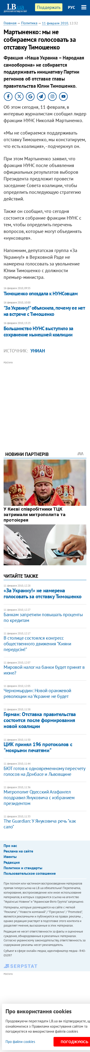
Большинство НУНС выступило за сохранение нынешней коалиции (38, 331)
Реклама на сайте (18, 851)
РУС (71, 7)
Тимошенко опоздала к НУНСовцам (41, 293)
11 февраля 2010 (55, 23)
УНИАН (37, 351)
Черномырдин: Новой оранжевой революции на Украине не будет (37, 693)
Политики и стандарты (23, 867)
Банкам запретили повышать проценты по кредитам (43, 617)
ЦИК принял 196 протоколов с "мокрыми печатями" (38, 747)
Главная (10, 23)
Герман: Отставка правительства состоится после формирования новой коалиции (40, 720)
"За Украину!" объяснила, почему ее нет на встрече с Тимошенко (44, 311)
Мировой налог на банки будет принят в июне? (44, 670)
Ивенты (10, 856)
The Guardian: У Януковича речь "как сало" (40, 824)
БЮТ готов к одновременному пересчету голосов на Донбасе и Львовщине (44, 771)
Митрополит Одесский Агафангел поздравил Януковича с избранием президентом (39, 797)
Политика (29, 23)
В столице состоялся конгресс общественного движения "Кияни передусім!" (37, 644)
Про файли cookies (20, 1041)
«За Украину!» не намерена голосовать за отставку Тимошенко (43, 593)
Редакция (12, 862)
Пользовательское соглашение (30, 873)
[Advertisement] (45, 399)
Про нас (10, 845)
